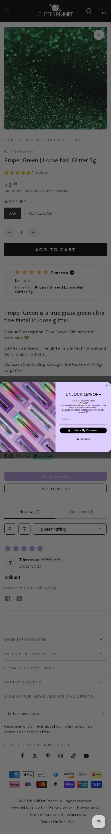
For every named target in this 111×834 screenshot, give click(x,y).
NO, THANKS (83, 439)
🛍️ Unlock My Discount (83, 430)
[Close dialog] (108, 385)
